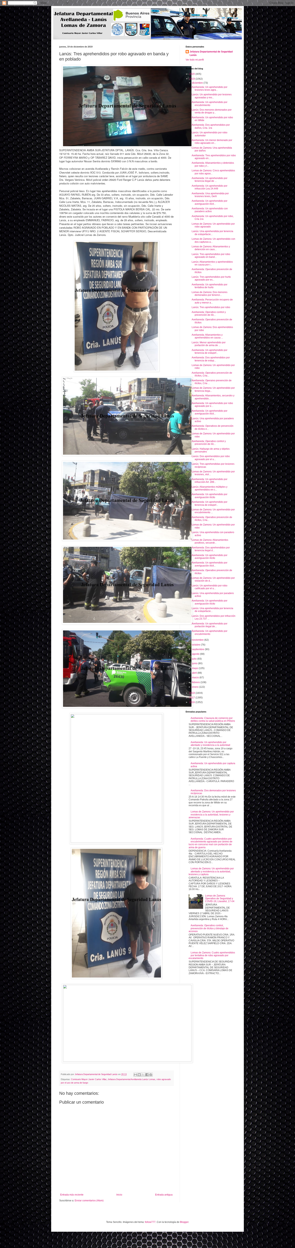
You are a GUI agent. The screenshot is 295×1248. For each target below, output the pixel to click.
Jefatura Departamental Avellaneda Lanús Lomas (131, 1079)
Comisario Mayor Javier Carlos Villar (88, 1079)
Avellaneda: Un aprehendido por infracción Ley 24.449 (209, 187)
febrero (196, 682)
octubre (196, 644)
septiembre (198, 649)
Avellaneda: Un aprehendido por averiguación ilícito (209, 496)
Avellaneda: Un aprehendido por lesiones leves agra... (209, 88)
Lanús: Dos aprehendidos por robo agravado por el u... (211, 458)
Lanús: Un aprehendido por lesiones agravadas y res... (212, 96)
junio (195, 663)
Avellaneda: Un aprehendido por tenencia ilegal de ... (209, 179)
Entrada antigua (164, 1194)
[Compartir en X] (143, 1075)
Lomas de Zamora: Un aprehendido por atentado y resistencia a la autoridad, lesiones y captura (211, 871)
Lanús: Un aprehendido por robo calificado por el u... (209, 587)
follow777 (150, 1222)
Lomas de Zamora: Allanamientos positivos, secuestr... (210, 541)
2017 (192, 697)
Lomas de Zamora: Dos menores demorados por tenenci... (209, 293)
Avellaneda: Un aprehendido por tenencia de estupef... (209, 351)
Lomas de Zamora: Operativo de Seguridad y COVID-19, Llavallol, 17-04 (219, 898)
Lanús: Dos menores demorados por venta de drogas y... (212, 111)
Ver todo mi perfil (195, 59)
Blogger (184, 1222)
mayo (195, 668)
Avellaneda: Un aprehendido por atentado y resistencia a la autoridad (210, 743)
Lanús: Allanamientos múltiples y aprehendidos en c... (209, 488)
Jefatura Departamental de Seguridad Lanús (211, 53)
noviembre (198, 639)
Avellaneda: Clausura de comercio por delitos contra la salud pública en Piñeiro (213, 719)
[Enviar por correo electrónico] (135, 1075)
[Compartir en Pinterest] (151, 1075)
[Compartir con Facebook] (147, 1075)
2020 (192, 74)
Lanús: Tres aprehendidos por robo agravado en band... (211, 255)
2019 (192, 78)
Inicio (119, 1194)
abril (194, 672)
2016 (192, 702)
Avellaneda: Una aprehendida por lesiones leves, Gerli (210, 195)
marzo (195, 677)
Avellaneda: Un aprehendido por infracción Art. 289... (209, 480)
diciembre (197, 82)
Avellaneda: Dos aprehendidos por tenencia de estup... (211, 359)
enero (195, 687)
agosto (196, 654)
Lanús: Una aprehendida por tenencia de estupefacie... (212, 232)
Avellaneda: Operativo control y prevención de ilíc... (209, 313)
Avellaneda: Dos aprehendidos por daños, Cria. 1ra (211, 126)
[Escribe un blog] (139, 1075)
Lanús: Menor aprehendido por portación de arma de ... (209, 344)
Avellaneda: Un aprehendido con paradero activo (210, 210)
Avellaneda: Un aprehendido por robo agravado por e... (212, 404)
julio (194, 658)
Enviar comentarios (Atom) (89, 1200)
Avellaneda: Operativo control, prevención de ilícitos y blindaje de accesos (208, 928)
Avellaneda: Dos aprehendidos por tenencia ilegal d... (211, 549)
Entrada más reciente (71, 1194)
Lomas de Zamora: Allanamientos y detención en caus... (211, 248)
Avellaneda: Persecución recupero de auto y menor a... (212, 301)
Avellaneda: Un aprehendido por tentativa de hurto (209, 286)
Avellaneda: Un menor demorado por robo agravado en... (212, 141)
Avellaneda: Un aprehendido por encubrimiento (209, 103)
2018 (192, 693)
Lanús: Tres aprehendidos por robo (211, 307)
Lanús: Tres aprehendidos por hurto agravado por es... (211, 278)
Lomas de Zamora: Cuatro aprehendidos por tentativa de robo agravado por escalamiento (212, 955)
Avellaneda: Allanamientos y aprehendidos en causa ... (207, 336)
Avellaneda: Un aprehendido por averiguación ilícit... (209, 202)
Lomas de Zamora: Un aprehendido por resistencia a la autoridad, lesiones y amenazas (211, 814)
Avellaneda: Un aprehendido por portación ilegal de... (209, 625)
